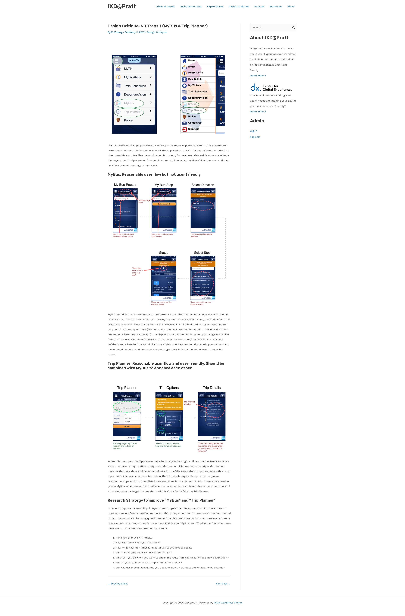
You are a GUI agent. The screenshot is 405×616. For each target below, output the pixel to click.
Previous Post (118, 583)
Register (255, 136)
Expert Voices (215, 6)
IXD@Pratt (122, 6)
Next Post (223, 583)
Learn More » (258, 75)
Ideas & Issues (165, 6)
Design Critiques (239, 6)
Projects (259, 6)
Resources (276, 6)
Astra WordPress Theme (228, 602)
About (291, 6)
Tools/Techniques (191, 6)
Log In (253, 130)
